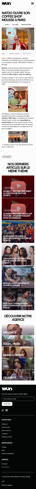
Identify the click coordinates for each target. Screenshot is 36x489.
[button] (32, 3)
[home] (6, 3)
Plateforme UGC (7, 437)
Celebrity (5, 434)
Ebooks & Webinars (8, 453)
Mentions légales (7, 485)
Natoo (4, 58)
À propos (4, 464)
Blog (3, 450)
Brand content (6, 430)
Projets (4, 447)
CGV (3, 481)
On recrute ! (5, 467)
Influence (5, 424)
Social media (6, 427)
